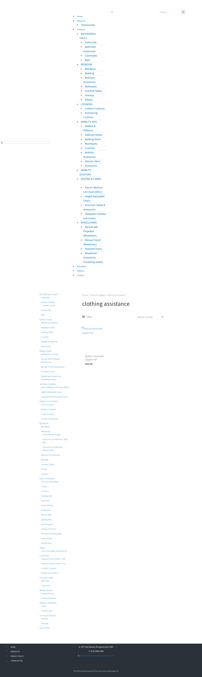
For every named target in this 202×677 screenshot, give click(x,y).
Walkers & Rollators (89, 128)
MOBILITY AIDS (89, 121)
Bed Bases (90, 69)
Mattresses (91, 86)
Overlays (89, 95)
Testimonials (88, 25)
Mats (87, 60)
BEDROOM (86, 64)
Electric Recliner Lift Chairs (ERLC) (93, 189)
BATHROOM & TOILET (87, 36)
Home (79, 16)
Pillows (89, 99)
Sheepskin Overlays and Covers (94, 216)
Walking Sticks (93, 139)
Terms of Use (17, 660)
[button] (112, 12)
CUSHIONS (86, 104)
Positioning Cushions (90, 115)
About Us (81, 20)
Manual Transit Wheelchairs (92, 242)
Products (81, 29)
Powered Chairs (93, 248)
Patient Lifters (92, 161)
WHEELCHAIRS (89, 222)
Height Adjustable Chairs (94, 198)
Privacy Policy (17, 656)
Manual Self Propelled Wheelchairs (90, 231)
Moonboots (91, 143)
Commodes (91, 55)
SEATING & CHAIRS (91, 179)
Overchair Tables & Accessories (94, 207)
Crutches (90, 148)
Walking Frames (93, 134)
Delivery (80, 270)
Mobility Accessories (89, 154)
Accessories (91, 165)
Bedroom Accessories (89, 80)
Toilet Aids (90, 42)
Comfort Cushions (95, 108)
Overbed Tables (93, 91)
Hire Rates (81, 266)
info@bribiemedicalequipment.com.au (97, 655)
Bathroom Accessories (89, 49)
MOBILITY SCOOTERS (85, 172)
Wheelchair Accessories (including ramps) (93, 258)
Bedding (89, 73)
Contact (80, 275)
